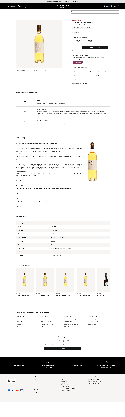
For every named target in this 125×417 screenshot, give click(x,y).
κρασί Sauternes (47, 156)
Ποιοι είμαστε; (37, 379)
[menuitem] (7, 12)
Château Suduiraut (92, 316)
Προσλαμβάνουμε (37, 381)
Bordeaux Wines (36, 17)
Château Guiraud (44, 319)
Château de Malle (20, 326)
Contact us (63, 379)
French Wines (27, 17)
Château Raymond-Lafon (70, 326)
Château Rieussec (56, 17)
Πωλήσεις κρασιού (10, 17)
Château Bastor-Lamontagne (71, 324)
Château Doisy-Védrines (45, 321)
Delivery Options (38, 382)
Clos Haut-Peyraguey (93, 321)
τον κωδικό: (59, 1)
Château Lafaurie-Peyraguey (70, 319)
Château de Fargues (93, 319)
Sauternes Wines (46, 17)
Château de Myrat (68, 321)
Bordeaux (86, 24)
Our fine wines (18, 17)
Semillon (18, 180)
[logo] (62, 6)
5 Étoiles (42, 326)
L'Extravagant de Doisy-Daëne (47, 324)
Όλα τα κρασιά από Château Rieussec (80, 83)
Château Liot (19, 321)
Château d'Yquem (20, 316)
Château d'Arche (92, 324)
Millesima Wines (67, 316)
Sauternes (92, 24)
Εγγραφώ (62, 348)
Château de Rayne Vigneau (22, 319)
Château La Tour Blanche (21, 324)
